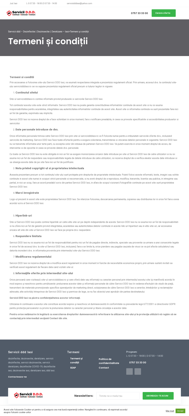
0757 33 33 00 (139, 13)
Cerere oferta (162, 13)
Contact (104, 367)
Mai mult (170, 411)
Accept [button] (180, 411)
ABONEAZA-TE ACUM (157, 395)
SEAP (73, 367)
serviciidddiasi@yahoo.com (79, 3)
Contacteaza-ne (17, 376)
